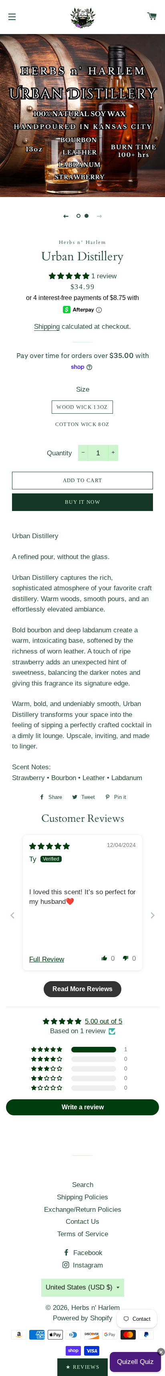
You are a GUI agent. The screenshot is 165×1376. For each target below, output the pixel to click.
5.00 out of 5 (103, 1021)
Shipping (47, 326)
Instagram (87, 1265)
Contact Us (82, 1221)
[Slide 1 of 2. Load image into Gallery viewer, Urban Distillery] (78, 216)
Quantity (59, 453)
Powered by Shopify (83, 1318)
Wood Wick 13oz (82, 407)
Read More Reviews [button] (82, 989)
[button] (70, 276)
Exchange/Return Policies (82, 1209)
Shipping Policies (82, 1197)
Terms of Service (82, 1234)
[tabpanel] (82, 114)
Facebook (87, 1253)
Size (82, 389)
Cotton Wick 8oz (82, 424)
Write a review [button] (83, 1107)
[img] (49, 846)
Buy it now (82, 502)
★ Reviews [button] (82, 1367)
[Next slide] (99, 216)
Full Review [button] (46, 959)
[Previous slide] (65, 216)
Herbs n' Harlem (95, 1308)
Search (82, 1185)
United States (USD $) (79, 1287)
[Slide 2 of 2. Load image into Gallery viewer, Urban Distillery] (86, 216)
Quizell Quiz (135, 1362)
